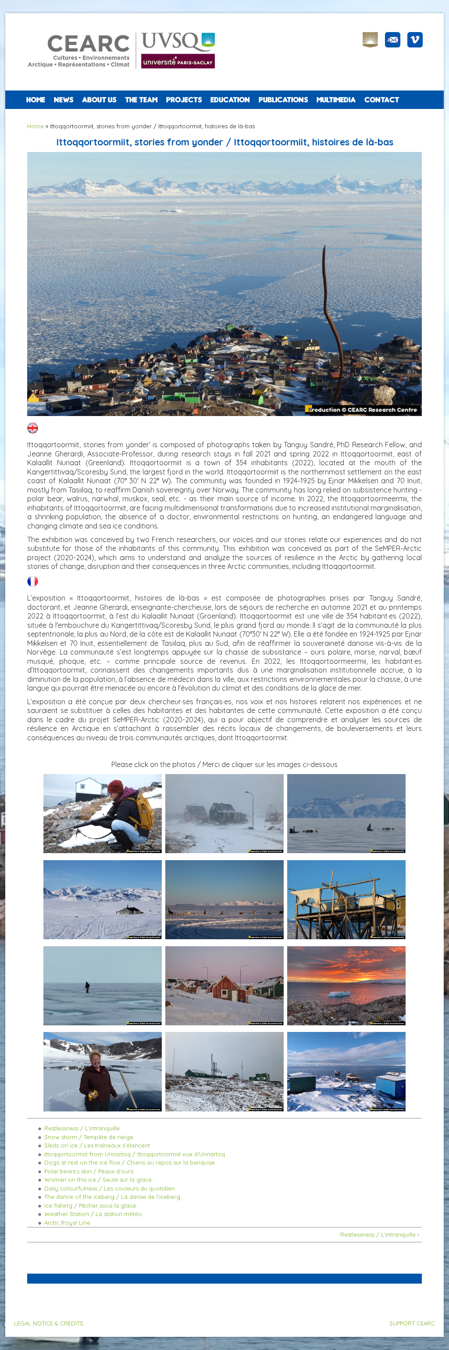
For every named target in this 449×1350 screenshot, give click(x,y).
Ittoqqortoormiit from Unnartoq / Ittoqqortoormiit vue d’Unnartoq (134, 1154)
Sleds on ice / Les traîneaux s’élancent (97, 1145)
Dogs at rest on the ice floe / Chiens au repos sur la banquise (129, 1162)
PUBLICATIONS (283, 99)
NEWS (63, 99)
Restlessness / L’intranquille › (379, 1234)
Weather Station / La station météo (93, 1213)
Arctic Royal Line (67, 1222)
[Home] (125, 74)
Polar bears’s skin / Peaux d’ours (88, 1171)
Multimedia (336, 99)
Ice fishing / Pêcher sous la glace (90, 1205)
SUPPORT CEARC (412, 1323)
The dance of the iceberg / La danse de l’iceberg (112, 1196)
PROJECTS (184, 99)
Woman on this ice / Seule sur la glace (98, 1179)
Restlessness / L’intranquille (82, 1128)
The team (141, 99)
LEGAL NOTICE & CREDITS (48, 1323)
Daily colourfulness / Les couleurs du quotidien (109, 1188)
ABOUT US (99, 99)
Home (35, 99)
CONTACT (381, 99)
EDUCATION (230, 99)
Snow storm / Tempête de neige (88, 1136)
